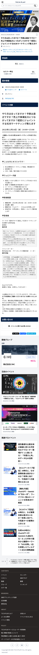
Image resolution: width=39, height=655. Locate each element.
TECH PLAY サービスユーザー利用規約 (13, 630)
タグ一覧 (4, 588)
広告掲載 (4, 601)
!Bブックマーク (31, 333)
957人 (33, 360)
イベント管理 (5, 620)
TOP (3, 561)
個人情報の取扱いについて (9, 633)
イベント (7, 561)
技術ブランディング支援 (8, 597)
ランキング (23, 584)
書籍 (21, 581)
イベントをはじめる (26, 617)
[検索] (35, 5)
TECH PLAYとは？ (7, 613)
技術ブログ (23, 578)
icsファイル (24, 89)
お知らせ (23, 613)
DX (14, 52)
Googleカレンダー (12, 89)
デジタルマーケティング (24, 50)
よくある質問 (5, 617)
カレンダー (23, 575)
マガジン (4, 578)
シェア (23, 333)
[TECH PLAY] (20, 2)
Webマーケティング (9, 50)
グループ (4, 584)
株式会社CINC (9, 98)
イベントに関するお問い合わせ (21, 326)
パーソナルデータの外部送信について (13, 639)
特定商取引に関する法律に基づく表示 (13, 636)
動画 (2, 581)
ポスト (16, 333)
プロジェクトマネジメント (24, 52)
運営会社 (4, 604)
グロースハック (8, 52)
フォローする (31, 357)
